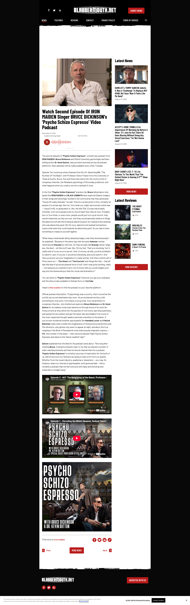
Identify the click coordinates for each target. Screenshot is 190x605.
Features (59, 20)
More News (77, 550)
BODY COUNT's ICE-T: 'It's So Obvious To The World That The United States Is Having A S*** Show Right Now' (131, 175)
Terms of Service (130, 20)
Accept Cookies (158, 600)
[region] (95, 600)
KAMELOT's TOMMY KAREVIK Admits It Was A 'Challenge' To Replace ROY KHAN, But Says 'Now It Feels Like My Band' (131, 92)
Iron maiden (59, 539)
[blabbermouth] (95, 12)
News (44, 20)
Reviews (74, 20)
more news (131, 191)
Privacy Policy (108, 20)
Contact (90, 20)
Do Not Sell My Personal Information (138, 600)
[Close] (186, 600)
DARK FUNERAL (138, 244)
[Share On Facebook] (94, 540)
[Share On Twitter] (99, 540)
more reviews (131, 267)
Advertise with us (137, 580)
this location (55, 287)
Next (105, 550)
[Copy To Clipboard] (110, 540)
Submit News (136, 10)
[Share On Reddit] (105, 540)
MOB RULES (137, 225)
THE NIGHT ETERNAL (137, 208)
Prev (48, 550)
